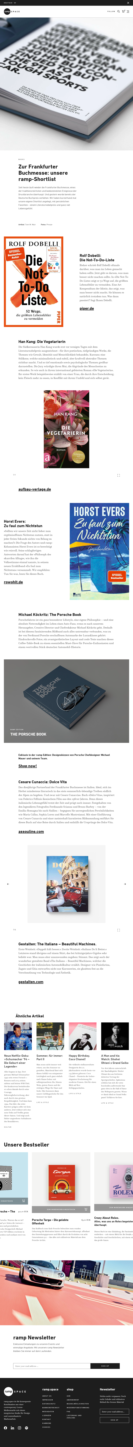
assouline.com (31, 831)
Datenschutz (48, 1404)
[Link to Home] (11, 11)
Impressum (47, 1400)
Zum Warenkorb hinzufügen (47, 1209)
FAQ (68, 1411)
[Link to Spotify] (28, 1427)
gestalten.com (30, 981)
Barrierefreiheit (51, 1408)
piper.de (87, 308)
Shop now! (27, 765)
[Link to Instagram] (21, 1427)
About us (47, 1396)
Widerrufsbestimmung (78, 1408)
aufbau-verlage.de (34, 489)
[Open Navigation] (128, 11)
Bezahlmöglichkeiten (78, 1404)
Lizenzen (46, 1415)
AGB (68, 1396)
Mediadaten (48, 1411)
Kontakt (46, 1419)
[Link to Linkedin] (14, 1427)
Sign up (105, 1366)
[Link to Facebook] (7, 1427)
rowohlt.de (13, 582)
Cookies (46, 1427)
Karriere (46, 1423)
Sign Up (114, 1420)
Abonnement (73, 1400)
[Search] (117, 11)
